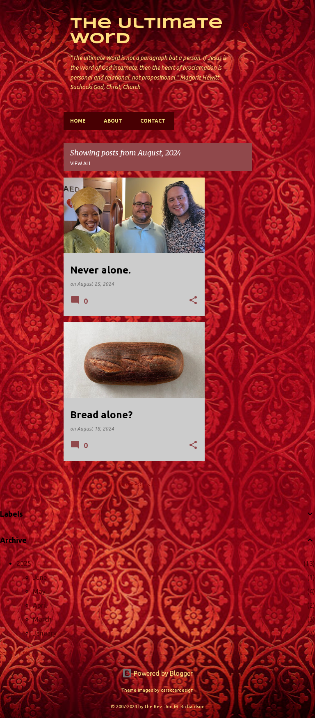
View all (80, 163)
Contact (152, 120)
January (45, 633)
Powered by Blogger (162, 673)
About (113, 120)
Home (78, 120)
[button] (193, 300)
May (39, 591)
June (40, 577)
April (40, 605)
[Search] (247, 26)
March (42, 619)
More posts (134, 484)
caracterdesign (177, 690)
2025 (23, 563)
